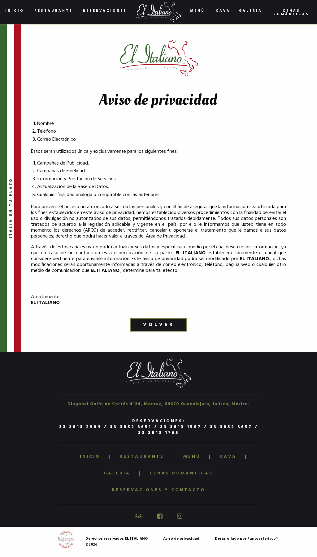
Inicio (14, 11)
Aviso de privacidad (181, 539)
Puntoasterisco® (262, 539)
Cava (223, 11)
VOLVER (159, 325)
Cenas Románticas (291, 12)
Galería (250, 11)
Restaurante (53, 11)
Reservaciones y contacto (158, 490)
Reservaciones (105, 11)
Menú (197, 11)
